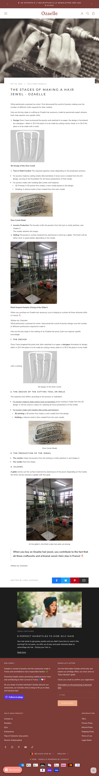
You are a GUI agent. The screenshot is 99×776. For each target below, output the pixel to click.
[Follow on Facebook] (5, 747)
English (61, 754)
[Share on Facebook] (56, 580)
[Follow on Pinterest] (19, 747)
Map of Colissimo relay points (16, 736)
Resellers (7, 723)
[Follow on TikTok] (32, 747)
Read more (21, 652)
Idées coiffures (25, 631)
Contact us (8, 719)
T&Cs (84, 719)
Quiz (6, 727)
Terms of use (87, 736)
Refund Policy (87, 727)
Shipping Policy (88, 731)
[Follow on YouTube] (25, 747)
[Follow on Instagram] (12, 747)
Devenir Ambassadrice (13, 740)
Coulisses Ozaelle (37, 84)
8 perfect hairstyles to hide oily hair (45, 636)
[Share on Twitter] (65, 580)
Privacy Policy (87, 723)
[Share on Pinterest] (74, 580)
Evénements (9, 731)
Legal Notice (87, 740)
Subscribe (67, 703)
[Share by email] (83, 580)
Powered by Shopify (58, 759)
